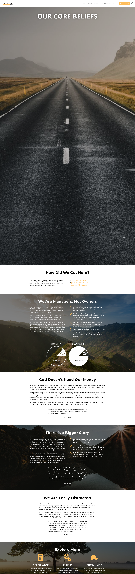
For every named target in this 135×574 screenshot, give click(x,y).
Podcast (90, 3)
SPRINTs (67, 565)
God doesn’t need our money (79, 282)
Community (94, 565)
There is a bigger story (77, 284)
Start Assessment (124, 3)
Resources (82, 3)
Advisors (96, 3)
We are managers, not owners (80, 280)
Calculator (41, 565)
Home (76, 3)
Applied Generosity (105, 3)
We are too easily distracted (79, 286)
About (113, 3)
